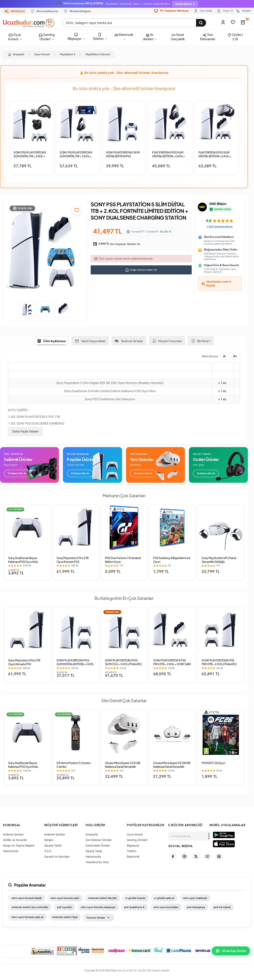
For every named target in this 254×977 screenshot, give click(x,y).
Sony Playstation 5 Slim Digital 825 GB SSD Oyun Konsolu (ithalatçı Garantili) (110, 383)
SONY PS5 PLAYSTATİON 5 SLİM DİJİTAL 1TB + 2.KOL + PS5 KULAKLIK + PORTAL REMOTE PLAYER (76, 157)
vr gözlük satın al (164, 898)
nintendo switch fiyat (64, 917)
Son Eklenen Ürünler (99, 840)
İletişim (246, 10)
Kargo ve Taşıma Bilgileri (19, 845)
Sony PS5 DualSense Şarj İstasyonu (110, 399)
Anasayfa (18, 54)
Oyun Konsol (14, 36)
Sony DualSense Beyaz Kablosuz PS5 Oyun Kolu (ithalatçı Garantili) (23, 561)
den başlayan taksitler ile (119, 244)
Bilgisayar (75, 38)
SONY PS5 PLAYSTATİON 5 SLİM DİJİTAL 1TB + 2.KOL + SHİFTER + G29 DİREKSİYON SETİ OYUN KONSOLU (30, 157)
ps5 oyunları (64, 907)
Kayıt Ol (227, 10)
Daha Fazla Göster (25, 431)
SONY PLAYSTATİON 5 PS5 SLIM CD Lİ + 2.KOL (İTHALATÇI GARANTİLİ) (123, 663)
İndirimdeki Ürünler (98, 845)
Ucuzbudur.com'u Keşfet (218, 283)
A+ (235, 356)
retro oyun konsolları (165, 907)
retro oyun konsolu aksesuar (98, 907)
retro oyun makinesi (195, 898)
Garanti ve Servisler (56, 856)
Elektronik (125, 34)
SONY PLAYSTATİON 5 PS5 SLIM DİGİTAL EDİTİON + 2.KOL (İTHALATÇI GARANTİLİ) (75, 663)
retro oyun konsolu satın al (27, 917)
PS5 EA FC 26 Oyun (213, 763)
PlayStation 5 (67, 54)
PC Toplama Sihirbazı (174, 10)
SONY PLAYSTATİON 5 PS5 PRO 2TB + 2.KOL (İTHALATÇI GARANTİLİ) (219, 663)
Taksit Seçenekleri (93, 341)
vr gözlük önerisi (135, 898)
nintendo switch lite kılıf (102, 898)
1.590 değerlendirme (220, 226)
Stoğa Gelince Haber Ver (143, 269)
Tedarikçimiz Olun (97, 862)
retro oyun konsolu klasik (26, 898)
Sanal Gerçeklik (178, 36)
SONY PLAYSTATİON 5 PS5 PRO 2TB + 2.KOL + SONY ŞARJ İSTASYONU (172, 663)
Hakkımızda (10, 851)
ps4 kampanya (196, 907)
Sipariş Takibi (53, 845)
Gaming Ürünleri (47, 36)
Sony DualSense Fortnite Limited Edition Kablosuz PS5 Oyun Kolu (110, 391)
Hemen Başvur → (185, 3)
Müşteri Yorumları (170, 341)
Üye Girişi (205, 10)
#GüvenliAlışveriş (47, 11)
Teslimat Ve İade (132, 341)
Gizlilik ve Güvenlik (15, 840)
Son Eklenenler (208, 36)
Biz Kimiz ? (204, 341)
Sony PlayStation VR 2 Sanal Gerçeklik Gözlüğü (219, 559)
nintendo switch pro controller (29, 907)
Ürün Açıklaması (54, 341)
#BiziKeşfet (18, 11)
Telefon (98, 38)
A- (224, 356)
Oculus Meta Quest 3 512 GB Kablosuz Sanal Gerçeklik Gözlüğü (122, 766)
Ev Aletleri (148, 36)
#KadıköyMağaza (80, 11)
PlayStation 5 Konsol (98, 54)
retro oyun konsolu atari (64, 898)
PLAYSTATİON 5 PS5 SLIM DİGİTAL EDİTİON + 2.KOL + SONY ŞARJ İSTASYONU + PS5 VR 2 (214, 157)
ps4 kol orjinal (222, 907)
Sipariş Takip (94, 851)
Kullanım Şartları (13, 834)
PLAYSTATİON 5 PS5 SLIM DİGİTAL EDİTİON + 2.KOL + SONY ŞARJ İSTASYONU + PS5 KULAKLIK (168, 157)
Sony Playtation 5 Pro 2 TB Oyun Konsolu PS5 (73, 559)
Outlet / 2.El (237, 36)
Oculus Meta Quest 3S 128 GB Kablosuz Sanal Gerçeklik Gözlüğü (171, 766)
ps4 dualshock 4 (134, 907)
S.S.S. (48, 851)
